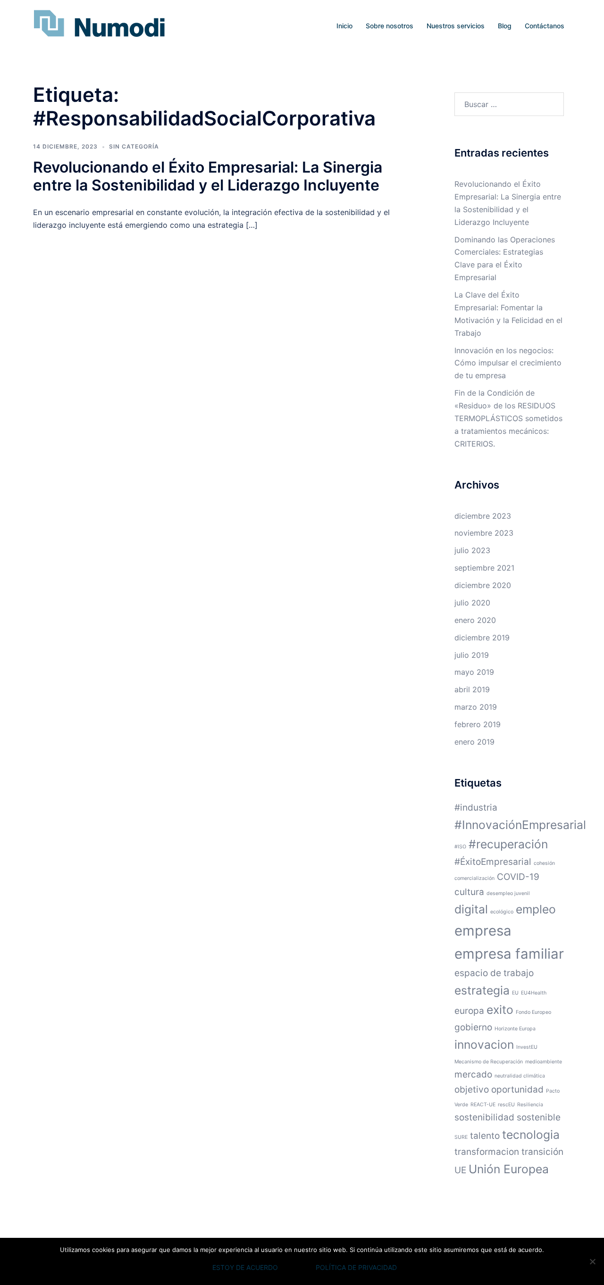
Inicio (344, 26)
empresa (483, 930)
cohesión (544, 863)
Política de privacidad (356, 1267)
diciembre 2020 (482, 585)
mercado (473, 1074)
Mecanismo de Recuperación (488, 1062)
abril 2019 (472, 689)
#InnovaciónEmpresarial (520, 825)
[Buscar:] (509, 104)
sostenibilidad (484, 1117)
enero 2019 (474, 741)
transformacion (486, 1151)
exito (500, 1010)
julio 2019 (471, 655)
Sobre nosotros (389, 26)
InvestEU (526, 1047)
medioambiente (543, 1062)
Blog (505, 26)
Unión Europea (509, 1169)
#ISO (460, 847)
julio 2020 (472, 602)
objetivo (471, 1089)
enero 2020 (475, 620)
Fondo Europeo (533, 1012)
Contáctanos (544, 26)
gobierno (473, 1027)
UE (460, 1170)
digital (471, 909)
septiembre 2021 (484, 567)
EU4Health (533, 993)
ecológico (501, 912)
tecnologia (531, 1134)
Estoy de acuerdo (245, 1267)
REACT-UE (482, 1105)
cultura (469, 892)
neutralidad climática (520, 1076)
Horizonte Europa (515, 1029)
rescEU (506, 1105)
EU (515, 993)
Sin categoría (134, 146)
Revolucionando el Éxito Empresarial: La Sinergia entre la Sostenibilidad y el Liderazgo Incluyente (207, 176)
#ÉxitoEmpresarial (492, 861)
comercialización (474, 878)
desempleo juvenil (508, 893)
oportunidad (517, 1089)
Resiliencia (530, 1105)
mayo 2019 (474, 672)
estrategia (482, 990)
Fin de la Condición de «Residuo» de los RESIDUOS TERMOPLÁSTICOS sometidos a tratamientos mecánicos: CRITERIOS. (508, 418)
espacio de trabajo (494, 973)
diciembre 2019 (482, 637)
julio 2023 (472, 550)
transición (542, 1151)
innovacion (484, 1044)
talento (485, 1135)
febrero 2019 (477, 724)
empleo (536, 909)
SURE (461, 1137)
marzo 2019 (475, 707)
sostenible (539, 1117)
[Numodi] (99, 25)
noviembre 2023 (483, 533)
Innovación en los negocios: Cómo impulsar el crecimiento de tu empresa (508, 363)
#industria (475, 807)
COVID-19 (518, 876)
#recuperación (508, 844)
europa (469, 1010)
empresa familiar (509, 953)
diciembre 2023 (482, 516)
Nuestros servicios (456, 26)
